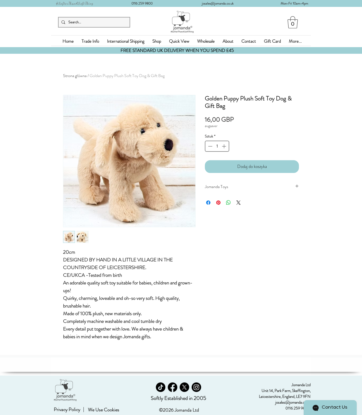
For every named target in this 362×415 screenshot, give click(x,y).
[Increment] (224, 146)
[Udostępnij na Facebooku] (208, 202)
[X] (184, 387)
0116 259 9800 (143, 3)
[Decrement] (209, 146)
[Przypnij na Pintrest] (218, 202)
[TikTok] (160, 387)
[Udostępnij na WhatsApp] (228, 202)
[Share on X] (238, 202)
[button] (293, 22)
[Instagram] (196, 387)
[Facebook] (172, 387)
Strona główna (75, 76)
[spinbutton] (217, 146)
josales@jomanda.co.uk (220, 3)
